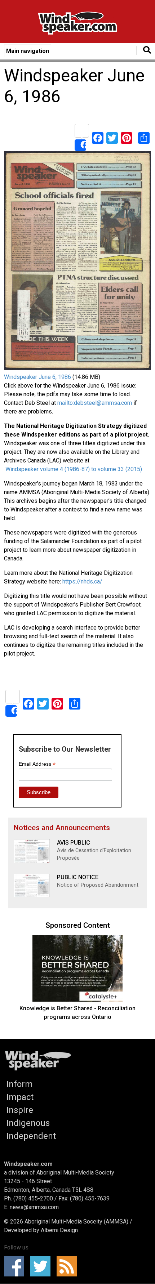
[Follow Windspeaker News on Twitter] (42, 1266)
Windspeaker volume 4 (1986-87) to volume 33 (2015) (73, 469)
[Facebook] (97, 137)
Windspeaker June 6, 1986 (37, 376)
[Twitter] (112, 137)
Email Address (37, 764)
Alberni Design (59, 1230)
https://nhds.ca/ (82, 581)
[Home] (77, 24)
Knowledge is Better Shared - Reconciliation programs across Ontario (77, 1012)
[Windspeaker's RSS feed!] (69, 1266)
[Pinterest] (126, 137)
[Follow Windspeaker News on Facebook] (16, 1266)
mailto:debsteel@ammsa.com (94, 402)
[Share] (81, 137)
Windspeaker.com (28, 1163)
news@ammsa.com (34, 1207)
